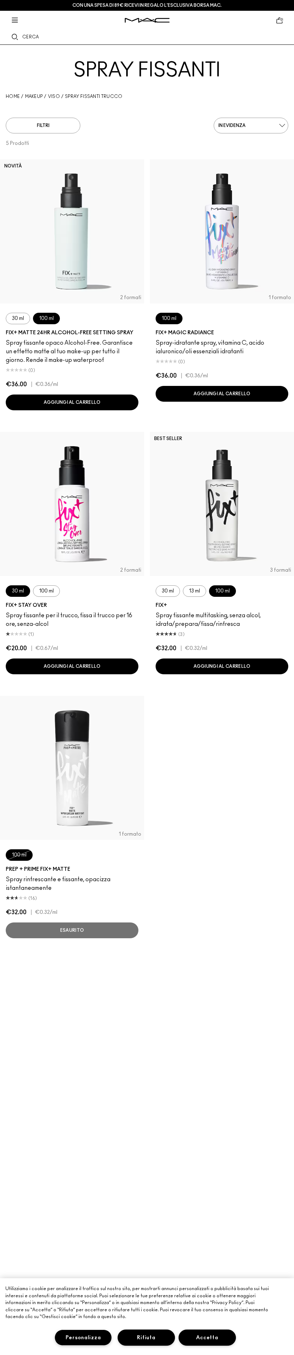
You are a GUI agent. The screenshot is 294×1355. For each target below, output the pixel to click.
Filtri (43, 125)
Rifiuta (146, 1337)
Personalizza (83, 1337)
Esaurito (72, 930)
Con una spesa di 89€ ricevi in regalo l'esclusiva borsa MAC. (147, 5)
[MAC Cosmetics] (147, 20)
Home (13, 96)
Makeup (34, 96)
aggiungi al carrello (72, 402)
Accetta (207, 1337)
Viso (54, 96)
